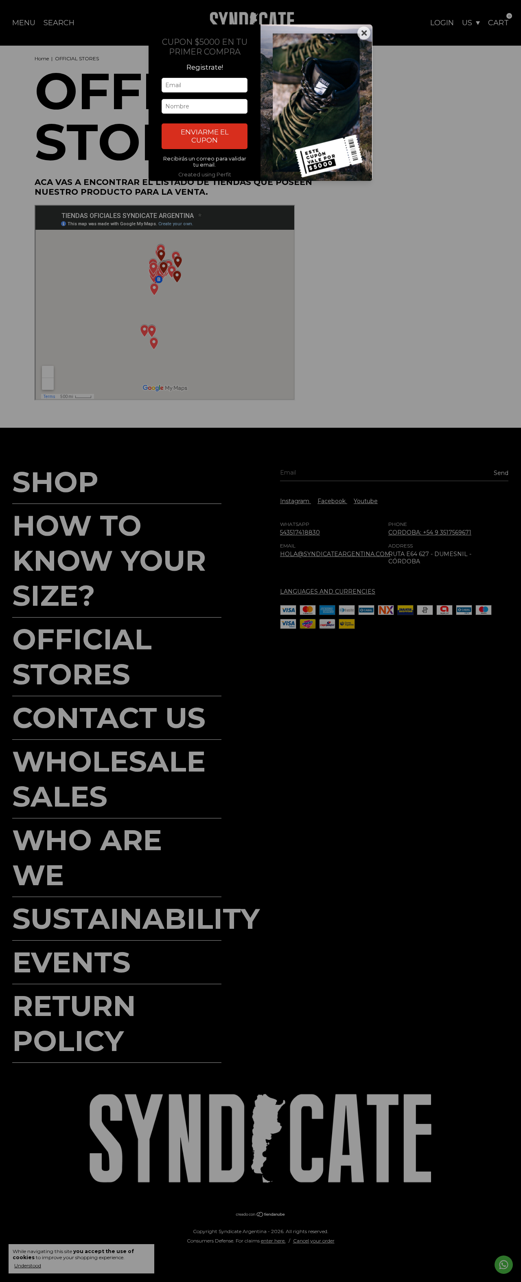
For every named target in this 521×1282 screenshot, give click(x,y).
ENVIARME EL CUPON (205, 136)
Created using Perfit (204, 175)
